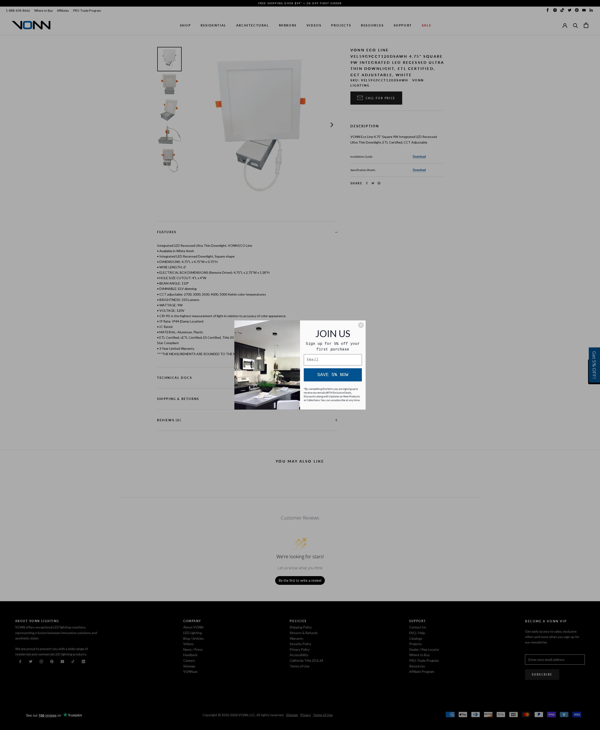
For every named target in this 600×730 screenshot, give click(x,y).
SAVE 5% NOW (332, 374)
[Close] (361, 325)
